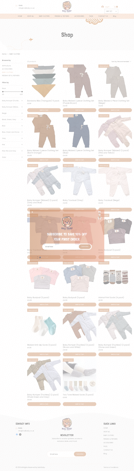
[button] (32, 212)
